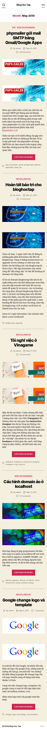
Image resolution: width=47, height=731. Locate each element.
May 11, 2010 (31, 492)
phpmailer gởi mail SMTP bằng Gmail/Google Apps (23, 38)
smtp (16, 167)
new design (21, 714)
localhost (30, 580)
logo (14, 714)
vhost (37, 580)
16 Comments (25, 496)
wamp (17, 583)
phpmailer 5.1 (10, 130)
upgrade (19, 323)
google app (28, 165)
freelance (9, 462)
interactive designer (31, 462)
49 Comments (25, 52)
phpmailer (9, 167)
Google (8, 714)
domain (23, 580)
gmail (21, 165)
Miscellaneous (23, 179)
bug (7, 165)
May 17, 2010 (31, 351)
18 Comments (25, 354)
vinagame (9, 464)
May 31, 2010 (31, 48)
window (24, 583)
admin (18, 48)
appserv (15, 580)
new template (32, 714)
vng (15, 464)
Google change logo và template (23, 602)
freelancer (18, 462)
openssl (37, 165)
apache (8, 580)
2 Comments (25, 199)
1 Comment (39, 611)
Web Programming (26, 27)
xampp (31, 583)
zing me (21, 464)
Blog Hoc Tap (23, 5)
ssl (20, 167)
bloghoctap (10, 323)
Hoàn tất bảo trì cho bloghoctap (23, 187)
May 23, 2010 (31, 195)
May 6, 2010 (24, 611)
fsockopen (13, 165)
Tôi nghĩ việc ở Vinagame (23, 343)
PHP (14, 27)
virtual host (10, 583)
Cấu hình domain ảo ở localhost (23, 484)
